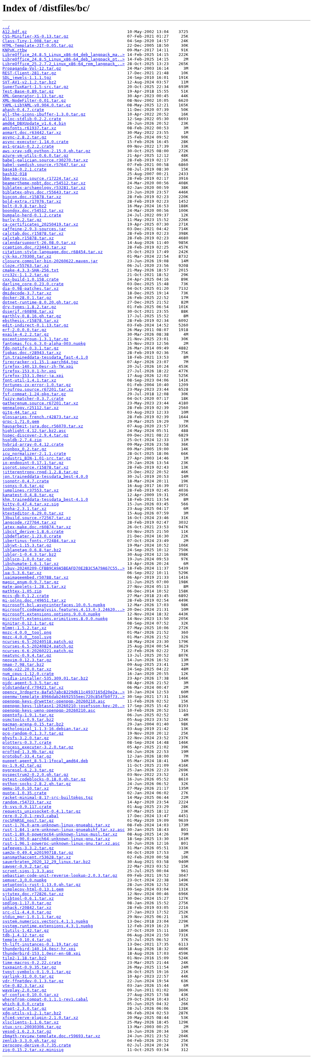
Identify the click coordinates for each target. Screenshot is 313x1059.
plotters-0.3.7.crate (26, 742)
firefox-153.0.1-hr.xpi (29, 371)
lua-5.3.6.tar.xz (22, 572)
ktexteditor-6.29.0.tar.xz (33, 513)
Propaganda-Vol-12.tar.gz (31, 68)
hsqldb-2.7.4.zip (22, 439)
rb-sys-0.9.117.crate (26, 806)
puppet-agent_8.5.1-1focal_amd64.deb (45, 760)
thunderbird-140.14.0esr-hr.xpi (39, 948)
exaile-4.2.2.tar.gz (25, 334)
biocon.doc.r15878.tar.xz (31, 196)
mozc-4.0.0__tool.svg (26, 637)
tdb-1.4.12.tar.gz (23, 935)
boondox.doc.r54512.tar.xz (33, 210)
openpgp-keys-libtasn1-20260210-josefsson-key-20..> (63, 705)
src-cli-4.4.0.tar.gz (26, 912)
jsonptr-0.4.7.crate (25, 481)
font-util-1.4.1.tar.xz (29, 380)
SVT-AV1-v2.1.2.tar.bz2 (29, 82)
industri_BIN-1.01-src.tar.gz (36, 458)
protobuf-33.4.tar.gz (26, 756)
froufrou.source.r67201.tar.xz (37, 389)
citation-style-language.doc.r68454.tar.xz (52, 251)
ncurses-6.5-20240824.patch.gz (37, 646)
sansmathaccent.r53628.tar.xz (36, 857)
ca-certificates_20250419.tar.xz (40, 224)
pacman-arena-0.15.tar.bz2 (33, 724)
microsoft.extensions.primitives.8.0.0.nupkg (55, 618)
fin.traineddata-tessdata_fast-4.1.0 (45, 357)
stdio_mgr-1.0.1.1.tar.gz (31, 916)
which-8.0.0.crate (23, 1004)
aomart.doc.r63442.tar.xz (31, 132)
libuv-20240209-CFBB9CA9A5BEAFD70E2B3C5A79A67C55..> (63, 568)
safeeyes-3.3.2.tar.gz (28, 848)
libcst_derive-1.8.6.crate (33, 531)
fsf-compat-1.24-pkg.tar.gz (34, 394)
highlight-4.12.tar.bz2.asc (34, 430)
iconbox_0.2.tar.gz (24, 449)
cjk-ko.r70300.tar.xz (26, 256)
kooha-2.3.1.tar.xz (24, 508)
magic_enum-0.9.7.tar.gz (30, 582)
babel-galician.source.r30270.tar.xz (45, 160)
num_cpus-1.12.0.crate (28, 673)
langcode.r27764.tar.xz (29, 522)
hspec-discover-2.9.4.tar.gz (35, 435)
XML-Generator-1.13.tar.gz (33, 96)
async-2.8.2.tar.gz (24, 137)
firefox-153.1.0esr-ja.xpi (33, 375)
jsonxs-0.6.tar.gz (23, 485)
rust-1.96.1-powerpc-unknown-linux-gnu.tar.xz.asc (61, 843)
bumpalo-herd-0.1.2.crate (31, 215)
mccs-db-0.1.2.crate (25, 595)
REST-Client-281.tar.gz (29, 73)
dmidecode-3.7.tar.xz (26, 293)
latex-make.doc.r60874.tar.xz (36, 527)
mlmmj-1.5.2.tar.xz (24, 627)
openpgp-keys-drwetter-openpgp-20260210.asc (53, 701)
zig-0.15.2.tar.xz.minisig (33, 1049)
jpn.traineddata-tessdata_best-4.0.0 (45, 476)
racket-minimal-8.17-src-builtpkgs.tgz (47, 797)
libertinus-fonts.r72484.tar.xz (39, 540)
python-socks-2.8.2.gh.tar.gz (36, 783)
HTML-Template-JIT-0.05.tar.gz (37, 45)
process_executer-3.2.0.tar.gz (37, 747)
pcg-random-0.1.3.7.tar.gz (33, 733)
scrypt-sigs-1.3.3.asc (28, 871)
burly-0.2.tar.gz (22, 219)
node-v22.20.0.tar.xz (26, 669)
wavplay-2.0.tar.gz (24, 990)
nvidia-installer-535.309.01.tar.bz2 (45, 678)
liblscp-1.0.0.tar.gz (26, 559)
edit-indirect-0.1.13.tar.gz (35, 325)
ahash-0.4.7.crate (23, 109)
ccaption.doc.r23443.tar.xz (34, 247)
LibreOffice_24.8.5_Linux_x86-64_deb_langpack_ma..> (63, 54)
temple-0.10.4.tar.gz (26, 939)
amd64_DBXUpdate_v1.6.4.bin (34, 123)
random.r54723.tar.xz (26, 802)
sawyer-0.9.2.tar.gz (25, 866)
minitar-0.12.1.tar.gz (28, 623)
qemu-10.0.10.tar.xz (25, 788)
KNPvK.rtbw (14, 50)
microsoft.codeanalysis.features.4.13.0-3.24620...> (63, 609)
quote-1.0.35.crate (24, 793)
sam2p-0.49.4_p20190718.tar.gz (37, 852)
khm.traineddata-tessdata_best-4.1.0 (45, 499)
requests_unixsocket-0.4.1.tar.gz (41, 811)
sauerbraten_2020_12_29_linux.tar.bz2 (46, 861)
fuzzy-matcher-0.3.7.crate (33, 398)
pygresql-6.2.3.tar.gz (28, 770)
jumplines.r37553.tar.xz (30, 490)
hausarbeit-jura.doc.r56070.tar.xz (42, 426)
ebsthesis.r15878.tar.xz (30, 320)
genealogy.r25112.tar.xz (30, 407)
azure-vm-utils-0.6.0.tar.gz (35, 155)
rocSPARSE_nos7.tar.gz (28, 820)
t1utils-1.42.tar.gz (25, 930)
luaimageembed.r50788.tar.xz (35, 577)
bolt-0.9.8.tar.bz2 (24, 206)
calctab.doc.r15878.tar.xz (33, 233)
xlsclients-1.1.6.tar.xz (30, 1022)
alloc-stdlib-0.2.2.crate (31, 118)
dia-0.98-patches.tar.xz (30, 288)
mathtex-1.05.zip (22, 591)
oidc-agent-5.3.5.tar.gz (30, 683)
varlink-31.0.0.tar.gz (28, 976)
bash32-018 (14, 174)
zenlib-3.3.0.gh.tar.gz (29, 1040)
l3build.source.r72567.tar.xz (36, 517)
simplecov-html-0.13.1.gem (33, 889)
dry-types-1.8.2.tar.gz (29, 306)
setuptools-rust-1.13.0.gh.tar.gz (41, 884)
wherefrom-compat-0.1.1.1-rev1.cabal (45, 999)
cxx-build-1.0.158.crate (30, 279)
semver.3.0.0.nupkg (24, 880)
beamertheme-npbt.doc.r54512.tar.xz (44, 183)
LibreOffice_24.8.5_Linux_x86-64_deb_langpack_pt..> (63, 59)
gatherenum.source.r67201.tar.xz (40, 403)
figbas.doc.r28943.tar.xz (31, 352)
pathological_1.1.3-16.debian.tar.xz (45, 728)
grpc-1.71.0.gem (20, 421)
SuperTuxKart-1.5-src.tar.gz (35, 86)
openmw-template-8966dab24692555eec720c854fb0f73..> (63, 696)
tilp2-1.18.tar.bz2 (24, 958)
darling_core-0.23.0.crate (33, 284)
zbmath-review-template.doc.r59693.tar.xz (51, 1036)
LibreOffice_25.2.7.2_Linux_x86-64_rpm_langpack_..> (63, 63)
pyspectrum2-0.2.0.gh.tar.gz (35, 774)
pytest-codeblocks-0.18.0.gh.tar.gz (44, 779)
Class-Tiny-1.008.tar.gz (30, 41)
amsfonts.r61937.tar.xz (29, 128)
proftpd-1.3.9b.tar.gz (28, 751)
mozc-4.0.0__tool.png (26, 632)
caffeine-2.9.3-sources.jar (34, 229)
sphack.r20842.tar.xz (26, 907)
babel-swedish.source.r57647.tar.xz (44, 164)
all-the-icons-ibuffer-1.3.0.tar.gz (44, 114)
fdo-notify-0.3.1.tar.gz (30, 348)
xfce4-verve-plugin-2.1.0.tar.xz (40, 1017)
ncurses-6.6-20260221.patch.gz (37, 650)
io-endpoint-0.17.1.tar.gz (33, 462)
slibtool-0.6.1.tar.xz (28, 898)
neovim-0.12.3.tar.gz (26, 660)
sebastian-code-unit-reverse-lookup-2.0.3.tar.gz (59, 875)
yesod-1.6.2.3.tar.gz (26, 1031)
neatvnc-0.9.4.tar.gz (26, 655)
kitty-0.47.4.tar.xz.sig (30, 504)
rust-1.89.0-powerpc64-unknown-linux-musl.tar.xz (59, 834)
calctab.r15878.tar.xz (28, 238)
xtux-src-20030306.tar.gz (31, 1026)
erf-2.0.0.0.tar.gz (24, 329)
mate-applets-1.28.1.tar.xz (34, 586)
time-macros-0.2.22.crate (31, 962)
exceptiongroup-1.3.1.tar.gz (35, 339)
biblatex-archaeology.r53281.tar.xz (44, 187)
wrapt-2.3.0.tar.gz (24, 1008)
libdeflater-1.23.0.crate (31, 536)
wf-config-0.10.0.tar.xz (30, 994)
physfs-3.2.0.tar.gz (25, 738)
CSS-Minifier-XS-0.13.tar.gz (35, 36)
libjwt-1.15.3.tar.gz (26, 545)
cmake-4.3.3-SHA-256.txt (30, 270)
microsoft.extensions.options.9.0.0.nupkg (51, 614)
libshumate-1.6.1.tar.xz (30, 563)
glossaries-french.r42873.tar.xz (40, 417)
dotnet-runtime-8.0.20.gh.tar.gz (40, 302)
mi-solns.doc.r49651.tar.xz (34, 600)
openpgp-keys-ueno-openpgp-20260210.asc (48, 710)
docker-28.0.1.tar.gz (26, 297)
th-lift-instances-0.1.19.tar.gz (40, 944)
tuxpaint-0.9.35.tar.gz (29, 967)
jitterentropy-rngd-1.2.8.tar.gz (40, 472)
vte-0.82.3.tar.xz (23, 985)
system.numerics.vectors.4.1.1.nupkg (45, 921)
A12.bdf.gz (14, 31)
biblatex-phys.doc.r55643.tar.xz (40, 192)
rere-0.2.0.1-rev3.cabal (30, 816)
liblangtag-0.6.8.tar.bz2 (31, 550)
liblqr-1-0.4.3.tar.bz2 (29, 554)
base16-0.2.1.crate (24, 169)
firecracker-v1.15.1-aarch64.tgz (40, 362)
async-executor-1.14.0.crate (35, 141)
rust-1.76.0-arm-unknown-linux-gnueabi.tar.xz (56, 825)
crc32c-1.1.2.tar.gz (25, 274)
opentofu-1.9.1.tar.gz (28, 715)
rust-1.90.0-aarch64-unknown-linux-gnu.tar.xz (56, 838)
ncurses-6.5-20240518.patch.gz (37, 641)
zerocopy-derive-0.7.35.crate (36, 1045)
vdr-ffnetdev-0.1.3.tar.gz (33, 981)
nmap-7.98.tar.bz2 (23, 664)
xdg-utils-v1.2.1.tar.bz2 (31, 1013)
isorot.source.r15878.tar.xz (35, 467)
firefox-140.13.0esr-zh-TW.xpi (37, 366)
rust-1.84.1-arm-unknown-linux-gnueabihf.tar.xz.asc (63, 829)
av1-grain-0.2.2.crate (28, 146)
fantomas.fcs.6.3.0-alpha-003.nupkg (44, 343)
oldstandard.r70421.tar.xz (33, 687)
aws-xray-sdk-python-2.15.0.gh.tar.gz (46, 151)
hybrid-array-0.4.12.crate (33, 444)
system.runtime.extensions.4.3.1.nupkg (47, 926)
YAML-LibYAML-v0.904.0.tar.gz (36, 105)
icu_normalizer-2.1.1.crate (34, 453)
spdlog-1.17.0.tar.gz (26, 903)
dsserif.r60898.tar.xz (28, 311)
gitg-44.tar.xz (19, 412)
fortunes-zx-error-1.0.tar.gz (36, 384)
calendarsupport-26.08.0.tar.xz (39, 242)
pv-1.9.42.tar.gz (22, 765)
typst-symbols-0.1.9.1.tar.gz (36, 971)
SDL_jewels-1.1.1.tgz (26, 77)
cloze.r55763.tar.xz (25, 265)
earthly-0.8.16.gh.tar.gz (31, 316)
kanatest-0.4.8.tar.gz (28, 495)
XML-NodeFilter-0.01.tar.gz (34, 100)
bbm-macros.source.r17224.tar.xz (40, 178)
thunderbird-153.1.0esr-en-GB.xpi (41, 953)
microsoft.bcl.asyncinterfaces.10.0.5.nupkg (53, 605)
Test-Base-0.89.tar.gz (28, 91)
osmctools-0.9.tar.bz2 (28, 719)
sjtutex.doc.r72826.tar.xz (33, 893)
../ (6, 27)
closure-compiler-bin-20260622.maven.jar (50, 261)
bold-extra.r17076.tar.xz (31, 201)
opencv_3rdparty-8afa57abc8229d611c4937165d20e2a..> (63, 692)
